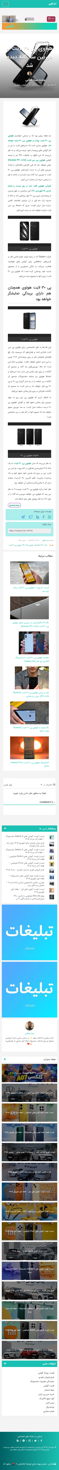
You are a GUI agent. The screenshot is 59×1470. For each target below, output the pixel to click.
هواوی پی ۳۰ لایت (22, 463)
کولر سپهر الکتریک (46, 1398)
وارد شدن (8, 785)
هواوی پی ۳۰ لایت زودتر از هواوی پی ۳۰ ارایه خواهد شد (29, 140)
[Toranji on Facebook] (41, 1441)
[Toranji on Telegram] (23, 1441)
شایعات (24, 85)
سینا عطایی (31, 80)
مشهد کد (7, 1464)
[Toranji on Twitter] (35, 1441)
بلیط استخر (49, 1390)
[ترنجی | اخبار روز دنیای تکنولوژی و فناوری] (52, 4)
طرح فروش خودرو (46, 1377)
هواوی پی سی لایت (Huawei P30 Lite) (26, 160)
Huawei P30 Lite (40, 545)
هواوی (17, 85)
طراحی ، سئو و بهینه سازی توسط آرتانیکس (36, 1464)
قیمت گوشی (49, 1385)
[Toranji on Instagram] (29, 1441)
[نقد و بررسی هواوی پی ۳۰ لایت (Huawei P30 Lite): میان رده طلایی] (32, 677)
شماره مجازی (48, 1411)
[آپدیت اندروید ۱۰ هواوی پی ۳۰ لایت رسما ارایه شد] (28, 572)
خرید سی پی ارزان (46, 1394)
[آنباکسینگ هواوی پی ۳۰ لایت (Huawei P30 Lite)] (28, 747)
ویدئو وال (50, 1407)
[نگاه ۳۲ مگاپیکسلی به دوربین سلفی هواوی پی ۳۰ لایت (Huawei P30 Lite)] (28, 607)
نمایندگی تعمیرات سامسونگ (42, 1381)
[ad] (29, 932)
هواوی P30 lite (27, 545)
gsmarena (14, 505)
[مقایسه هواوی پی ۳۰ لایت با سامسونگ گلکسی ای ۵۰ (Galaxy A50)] (34, 642)
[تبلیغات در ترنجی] (29, 26)
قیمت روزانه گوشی (46, 1373)
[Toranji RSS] (18, 1441)
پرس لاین (50, 1402)
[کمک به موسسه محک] (29, 19)
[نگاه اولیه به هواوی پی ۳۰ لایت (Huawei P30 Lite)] (28, 712)
